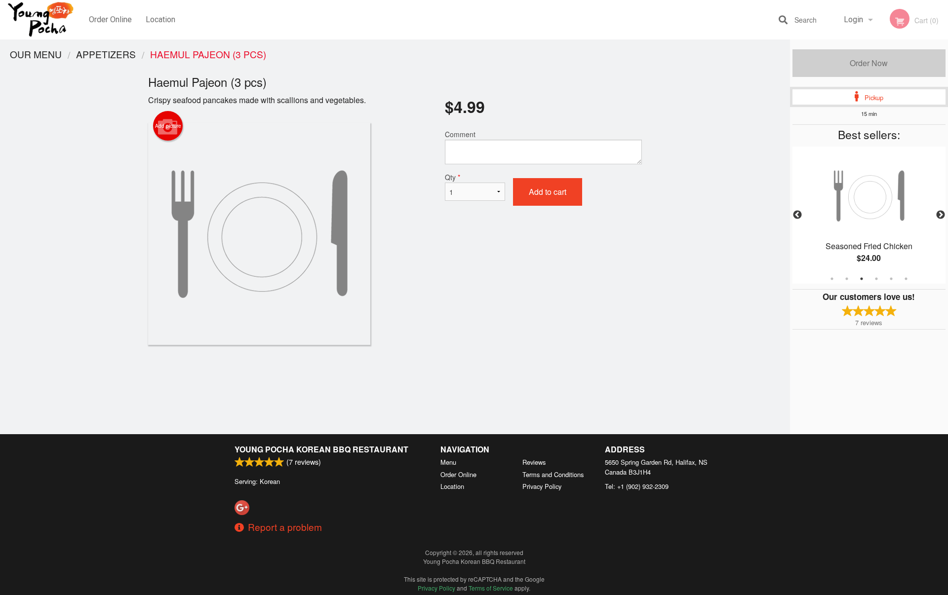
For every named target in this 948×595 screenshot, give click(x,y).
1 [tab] (832, 279)
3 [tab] (862, 279)
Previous (797, 215)
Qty (452, 177)
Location (160, 19)
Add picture (168, 125)
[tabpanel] (869, 215)
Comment (460, 134)
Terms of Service (491, 588)
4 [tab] (876, 279)
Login (853, 19)
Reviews (534, 462)
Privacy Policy (541, 486)
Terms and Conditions (553, 474)
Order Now (869, 63)
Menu (448, 462)
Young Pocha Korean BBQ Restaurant (321, 449)
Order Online (110, 19)
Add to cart (547, 191)
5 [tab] (891, 279)
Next (941, 215)
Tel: (637, 486)
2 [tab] (847, 279)
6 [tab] (906, 279)
